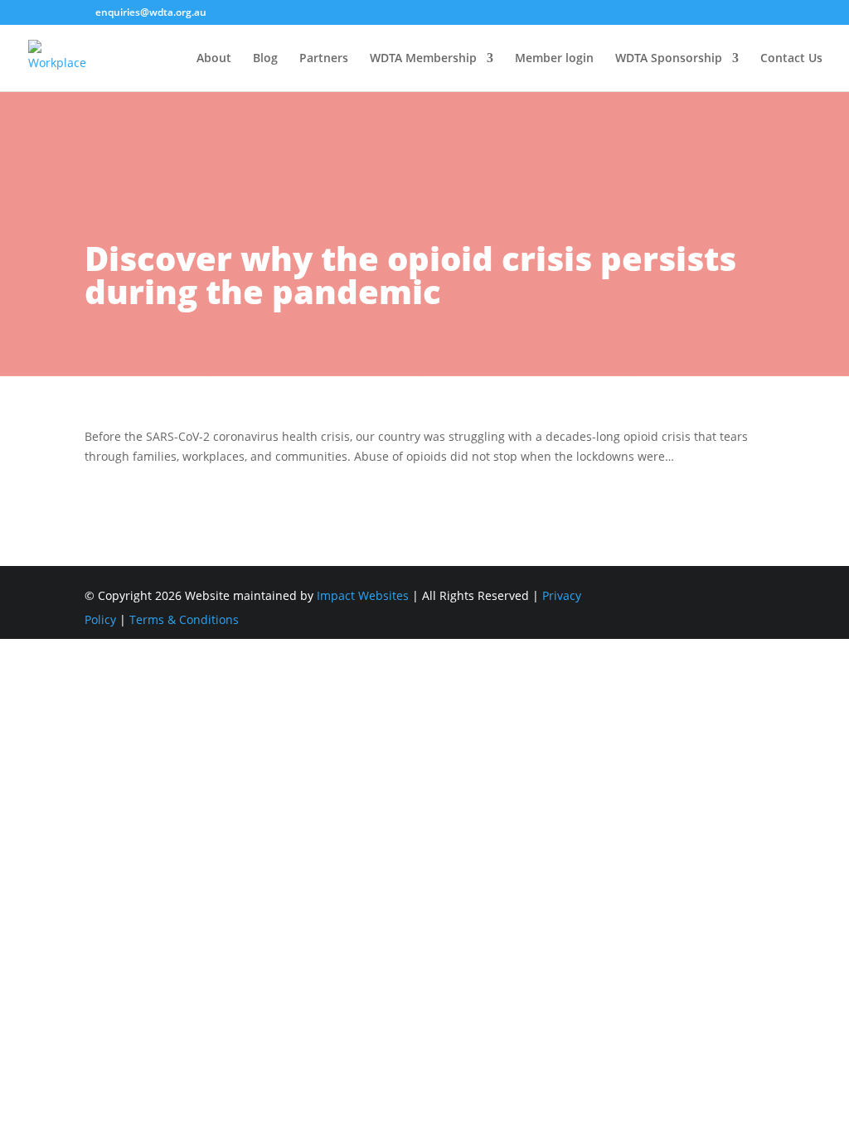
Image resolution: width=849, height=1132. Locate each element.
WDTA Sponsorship (668, 58)
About (213, 58)
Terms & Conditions (184, 619)
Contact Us (791, 58)
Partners (323, 58)
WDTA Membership (423, 58)
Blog (265, 58)
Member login (554, 58)
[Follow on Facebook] (751, 596)
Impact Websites (363, 595)
